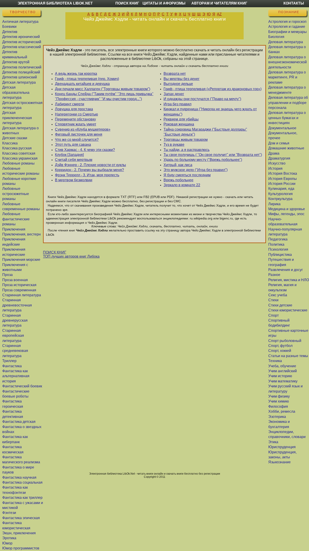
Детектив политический (21, 67)
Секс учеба (277, 295)
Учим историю (280, 376)
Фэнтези (9, 513)
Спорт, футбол (280, 346)
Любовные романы (18, 163)
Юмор (7, 543)
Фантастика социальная (22, 482)
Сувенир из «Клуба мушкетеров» (82, 129)
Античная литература (20, 22)
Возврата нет (175, 73)
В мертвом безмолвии (73, 180)
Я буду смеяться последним (187, 175)
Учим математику (282, 381)
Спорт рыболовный (284, 341)
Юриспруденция (282, 447)
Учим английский (282, 371)
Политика (276, 244)
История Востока (282, 173)
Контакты (293, 3)
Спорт (273, 315)
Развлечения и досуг (285, 270)
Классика (10, 143)
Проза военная (15, 280)
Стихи (273, 300)
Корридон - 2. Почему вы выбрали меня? (89, 170)
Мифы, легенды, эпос (286, 214)
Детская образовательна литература (15, 92)
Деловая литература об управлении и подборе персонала (288, 103)
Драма (273, 153)
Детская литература (19, 82)
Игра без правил (177, 104)
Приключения (13, 229)
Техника (275, 361)
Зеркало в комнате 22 (182, 185)
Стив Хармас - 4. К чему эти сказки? (85, 150)
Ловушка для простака (74, 109)
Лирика (274, 204)
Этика (273, 442)
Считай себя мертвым (73, 160)
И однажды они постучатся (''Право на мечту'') (202, 99)
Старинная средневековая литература (15, 351)
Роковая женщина (179, 124)
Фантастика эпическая (21, 518)
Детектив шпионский (19, 77)
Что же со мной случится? (77, 139)
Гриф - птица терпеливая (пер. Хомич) (87, 79)
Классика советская (18, 153)
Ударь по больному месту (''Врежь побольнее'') (203, 160)
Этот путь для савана (73, 144)
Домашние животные (286, 148)
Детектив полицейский (21, 72)
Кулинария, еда (281, 189)
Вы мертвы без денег (182, 79)
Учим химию (278, 401)
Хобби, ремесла (281, 411)
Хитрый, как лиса (178, 165)
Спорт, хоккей (279, 351)
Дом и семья (278, 143)
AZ (219, 14)
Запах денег (174, 94)
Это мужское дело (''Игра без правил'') (196, 170)
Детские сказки (14, 138)
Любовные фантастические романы (16, 219)
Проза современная (19, 290)
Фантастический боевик (22, 386)
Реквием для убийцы (181, 119)
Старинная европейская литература (13, 336)
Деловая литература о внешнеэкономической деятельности (287, 62)
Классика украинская (20, 158)
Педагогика (278, 239)
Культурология (280, 194)
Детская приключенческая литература (17, 118)
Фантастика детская (19, 422)
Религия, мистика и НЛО (288, 280)
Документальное (282, 128)
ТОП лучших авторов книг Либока (71, 256)
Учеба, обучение (282, 366)
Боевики (9, 26)
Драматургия (279, 158)
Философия (278, 406)
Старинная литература (21, 295)
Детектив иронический (21, 37)
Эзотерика (277, 417)
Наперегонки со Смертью (76, 114)
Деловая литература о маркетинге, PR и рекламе (287, 77)
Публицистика (280, 255)
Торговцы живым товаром (186, 139)
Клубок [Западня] (69, 155)
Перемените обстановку (75, 119)
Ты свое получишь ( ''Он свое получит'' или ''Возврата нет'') (213, 155)
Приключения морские (21, 259)
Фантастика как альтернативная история (15, 376)
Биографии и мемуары (287, 32)
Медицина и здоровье (286, 209)
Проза (7, 275)
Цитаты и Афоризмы (164, 3)
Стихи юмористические (287, 310)
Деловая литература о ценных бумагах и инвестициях (287, 118)
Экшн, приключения (19, 533)
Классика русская (17, 148)
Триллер (9, 361)
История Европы (282, 179)
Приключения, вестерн (21, 234)
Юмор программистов (20, 548)
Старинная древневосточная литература (17, 305)
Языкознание (279, 462)
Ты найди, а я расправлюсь (186, 150)
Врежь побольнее (178, 180)
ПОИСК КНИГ (54, 252)
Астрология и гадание (286, 26)
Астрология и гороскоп (287, 22)
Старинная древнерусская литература (15, 320)
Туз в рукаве (174, 144)
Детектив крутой (15, 62)
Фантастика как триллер (22, 497)
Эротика (9, 538)
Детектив (9, 32)
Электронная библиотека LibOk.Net (55, 3)
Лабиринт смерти (69, 104)
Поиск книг (127, 3)
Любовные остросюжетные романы (15, 194)
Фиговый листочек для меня (78, 134)
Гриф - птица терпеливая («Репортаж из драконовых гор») (212, 89)
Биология (276, 37)
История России (281, 184)
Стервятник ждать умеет (75, 124)
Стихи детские (280, 305)
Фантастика (12, 366)
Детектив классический (21, 47)
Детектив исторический (21, 42)
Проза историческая (19, 285)
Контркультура (280, 199)
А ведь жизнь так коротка (76, 73)
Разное (274, 275)
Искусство (276, 163)
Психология (278, 249)
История (275, 168)
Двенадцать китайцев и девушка (82, 84)
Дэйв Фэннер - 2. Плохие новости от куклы (90, 165)
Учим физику (279, 396)
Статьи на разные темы (288, 356)
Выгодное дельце (178, 84)
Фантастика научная (19, 477)
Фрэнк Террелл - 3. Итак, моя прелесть (87, 175)
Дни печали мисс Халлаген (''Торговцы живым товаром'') (102, 89)
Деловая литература (285, 42)
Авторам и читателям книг (219, 3)
